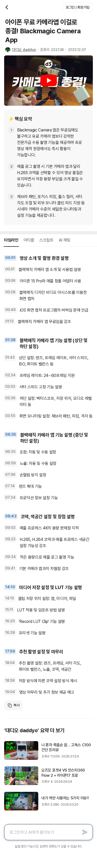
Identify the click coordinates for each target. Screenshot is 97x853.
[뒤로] (7, 7)
